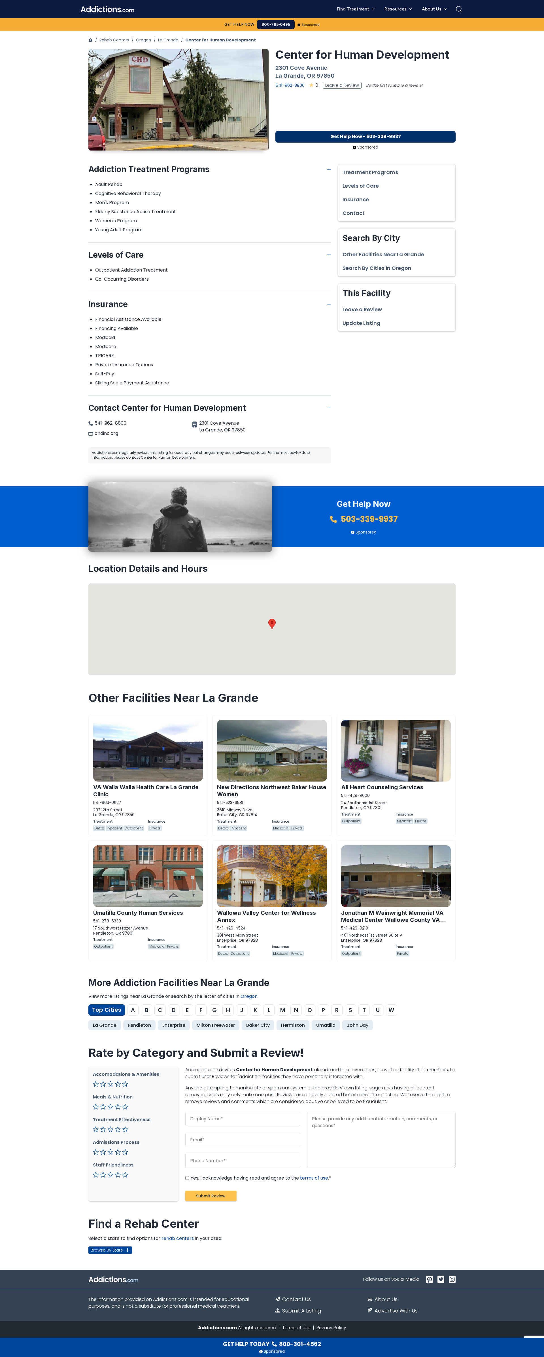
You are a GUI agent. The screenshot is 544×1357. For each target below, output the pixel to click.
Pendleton (139, 1025)
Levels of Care (361, 186)
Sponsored (310, 25)
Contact (354, 213)
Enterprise (173, 1025)
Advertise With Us (396, 1310)
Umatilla (325, 1025)
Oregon (143, 40)
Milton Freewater (216, 1025)
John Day (357, 1025)
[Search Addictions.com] (459, 9)
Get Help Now (239, 24)
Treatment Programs (370, 172)
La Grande (168, 40)
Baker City (258, 1025)
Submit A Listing (301, 1310)
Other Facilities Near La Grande (383, 254)
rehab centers (178, 1238)
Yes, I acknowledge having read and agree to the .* (260, 1178)
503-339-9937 (368, 519)
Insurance (356, 199)
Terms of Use (296, 1327)
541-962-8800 (290, 85)
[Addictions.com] (90, 40)
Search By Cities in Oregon (377, 268)
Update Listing (362, 323)
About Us (386, 1299)
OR (311, 75)
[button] (272, 624)
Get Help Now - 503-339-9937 (365, 136)
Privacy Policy (331, 1327)
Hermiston (293, 1025)
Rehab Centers (114, 40)
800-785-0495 (276, 24)
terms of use (314, 1178)
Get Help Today (272, 1344)
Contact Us (296, 1299)
